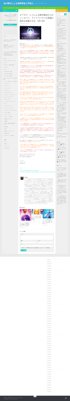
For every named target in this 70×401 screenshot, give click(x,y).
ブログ (5, 103)
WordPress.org (6, 148)
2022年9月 (49, 294)
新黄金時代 (6, 126)
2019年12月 (49, 367)
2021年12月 (49, 314)
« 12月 (5, 36)
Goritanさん (6, 67)
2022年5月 (49, 303)
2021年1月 (49, 338)
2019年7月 (49, 378)
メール (39, 240)
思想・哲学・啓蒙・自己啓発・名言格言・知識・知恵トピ (61, 156)
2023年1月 (49, 285)
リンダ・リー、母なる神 (8, 116)
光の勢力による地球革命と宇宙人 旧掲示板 (38, 7)
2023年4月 (49, 279)
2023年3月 (49, 281)
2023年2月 (49, 283)
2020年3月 (49, 360)
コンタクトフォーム (61, 7)
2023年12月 (49, 261)
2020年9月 (49, 347)
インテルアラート (7, 83)
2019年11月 (49, 369)
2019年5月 (49, 382)
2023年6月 (49, 274)
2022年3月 (49, 307)
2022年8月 (49, 296)
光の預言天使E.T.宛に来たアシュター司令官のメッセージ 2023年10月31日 (61, 186)
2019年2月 (49, 389)
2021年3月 (49, 334)
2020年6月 (49, 354)
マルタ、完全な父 (7, 112)
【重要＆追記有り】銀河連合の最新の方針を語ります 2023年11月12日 (61, 181)
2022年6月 (49, 301)
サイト (22, 244)
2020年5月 (49, 356)
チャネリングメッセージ (24, 10)
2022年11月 (49, 290)
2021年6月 (49, 327)
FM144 (5, 62)
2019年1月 (49, 391)
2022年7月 (49, 299)
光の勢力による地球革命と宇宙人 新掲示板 (11, 7)
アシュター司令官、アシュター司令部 (10, 81)
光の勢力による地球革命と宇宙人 (18, 3)
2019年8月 (49, 376)
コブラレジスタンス (7, 88)
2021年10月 (49, 318)
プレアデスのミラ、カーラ (8, 105)
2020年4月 (49, 358)
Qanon (5, 69)
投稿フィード (6, 143)
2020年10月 (49, 345)
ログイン (5, 141)
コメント (22, 234)
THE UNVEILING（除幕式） (8, 73)
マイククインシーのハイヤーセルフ (10, 110)
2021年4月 (49, 332)
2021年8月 (49, 323)
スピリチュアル (6, 90)
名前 (22, 240)
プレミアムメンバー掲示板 (24, 7)
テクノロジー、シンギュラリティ (9, 94)
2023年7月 (49, 272)
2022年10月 (49, 292)
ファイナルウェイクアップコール (9, 101)
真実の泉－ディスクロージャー (9, 131)
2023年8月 (49, 270)
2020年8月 (49, 349)
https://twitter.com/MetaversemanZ (62, 133)
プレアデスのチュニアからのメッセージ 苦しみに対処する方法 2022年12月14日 (61, 168)
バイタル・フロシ (7, 99)
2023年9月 (49, 268)
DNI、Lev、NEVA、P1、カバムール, (10, 60)
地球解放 (5, 121)
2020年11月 (49, 343)
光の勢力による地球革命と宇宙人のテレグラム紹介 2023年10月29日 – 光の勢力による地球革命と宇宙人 (61, 201)
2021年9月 (49, 321)
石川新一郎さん (6, 133)
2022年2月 (49, 310)
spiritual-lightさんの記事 (8, 71)
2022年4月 (49, 305)
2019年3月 (49, 387)
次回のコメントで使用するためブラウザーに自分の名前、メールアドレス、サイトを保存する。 (36, 247)
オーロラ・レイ (6, 85)
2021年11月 (49, 316)
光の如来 (22, 23)
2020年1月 (49, 365)
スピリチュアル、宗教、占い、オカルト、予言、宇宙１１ (61, 148)
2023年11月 (49, 263)
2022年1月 (49, 312)
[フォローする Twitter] (16, 10)
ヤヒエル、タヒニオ (7, 114)
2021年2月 (49, 336)
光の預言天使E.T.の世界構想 (52, 7)
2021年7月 (49, 325)
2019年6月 (49, 380)
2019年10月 (49, 371)
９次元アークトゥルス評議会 (9, 135)
